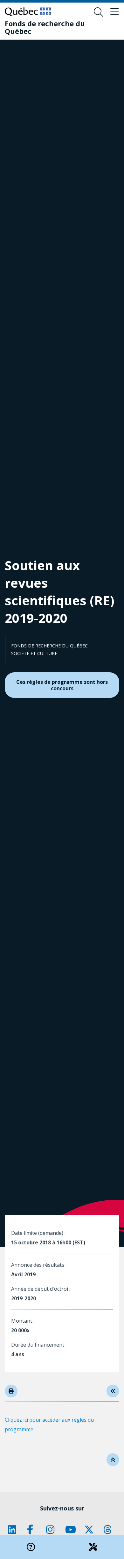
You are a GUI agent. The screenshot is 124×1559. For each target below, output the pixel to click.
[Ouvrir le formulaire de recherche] (98, 12)
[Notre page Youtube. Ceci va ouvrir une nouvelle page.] (71, 1529)
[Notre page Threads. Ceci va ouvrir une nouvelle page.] (109, 1529)
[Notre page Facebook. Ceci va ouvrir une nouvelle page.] (33, 1529)
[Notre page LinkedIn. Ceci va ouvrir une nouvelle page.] (14, 1529)
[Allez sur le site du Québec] (28, 11)
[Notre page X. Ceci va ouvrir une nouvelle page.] (90, 1529)
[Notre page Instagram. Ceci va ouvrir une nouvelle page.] (52, 1529)
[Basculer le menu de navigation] (114, 12)
